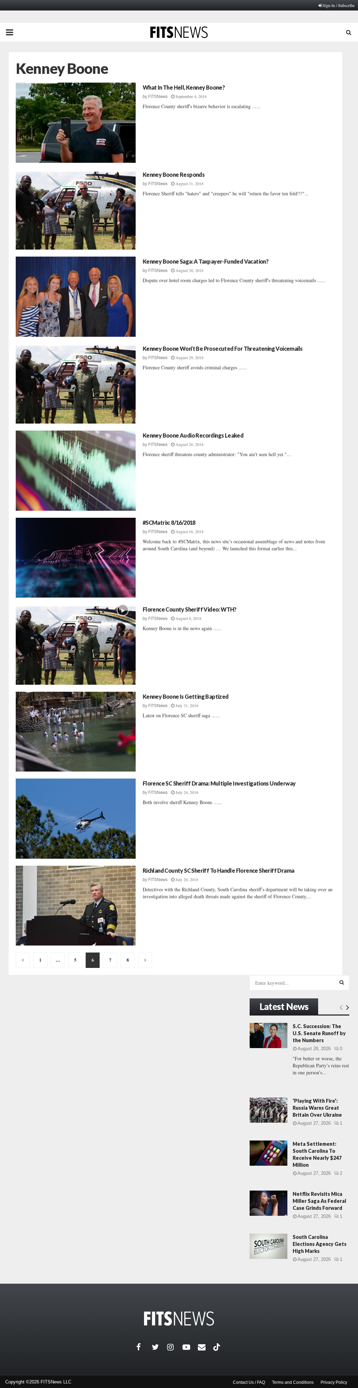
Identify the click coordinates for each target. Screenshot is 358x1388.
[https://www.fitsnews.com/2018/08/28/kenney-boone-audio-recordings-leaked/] (76, 471)
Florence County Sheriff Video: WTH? (190, 609)
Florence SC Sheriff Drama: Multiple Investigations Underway (219, 783)
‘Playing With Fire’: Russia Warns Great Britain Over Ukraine (317, 1108)
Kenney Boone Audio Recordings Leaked (193, 435)
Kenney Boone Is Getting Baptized (186, 696)
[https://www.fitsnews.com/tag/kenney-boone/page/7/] (145, 960)
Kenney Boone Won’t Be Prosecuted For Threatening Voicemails (223, 348)
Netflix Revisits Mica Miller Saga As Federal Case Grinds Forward (319, 1201)
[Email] (205, 1347)
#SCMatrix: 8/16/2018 (169, 522)
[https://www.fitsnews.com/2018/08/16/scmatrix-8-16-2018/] (76, 558)
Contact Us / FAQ (249, 1382)
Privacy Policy (334, 1382)
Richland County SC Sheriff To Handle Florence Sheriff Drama (218, 870)
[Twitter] (159, 1347)
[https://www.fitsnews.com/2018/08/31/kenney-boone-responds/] (76, 210)
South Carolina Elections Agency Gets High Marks (319, 1244)
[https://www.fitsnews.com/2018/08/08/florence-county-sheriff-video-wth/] (76, 645)
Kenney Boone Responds (174, 174)
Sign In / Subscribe (339, 5)
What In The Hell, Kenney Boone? (184, 87)
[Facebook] (144, 1347)
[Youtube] (190, 1347)
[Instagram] (174, 1347)
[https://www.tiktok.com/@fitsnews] (217, 1347)
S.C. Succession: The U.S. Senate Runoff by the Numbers (319, 1033)
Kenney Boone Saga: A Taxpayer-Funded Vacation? (205, 261)
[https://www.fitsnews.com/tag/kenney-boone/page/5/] (23, 960)
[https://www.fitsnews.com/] (179, 1318)
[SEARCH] (341, 982)
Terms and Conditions (293, 1382)
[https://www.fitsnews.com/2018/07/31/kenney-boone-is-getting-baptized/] (76, 732)
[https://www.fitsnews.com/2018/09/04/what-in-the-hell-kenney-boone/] (76, 123)
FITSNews (157, 96)
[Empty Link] (341, 1007)
